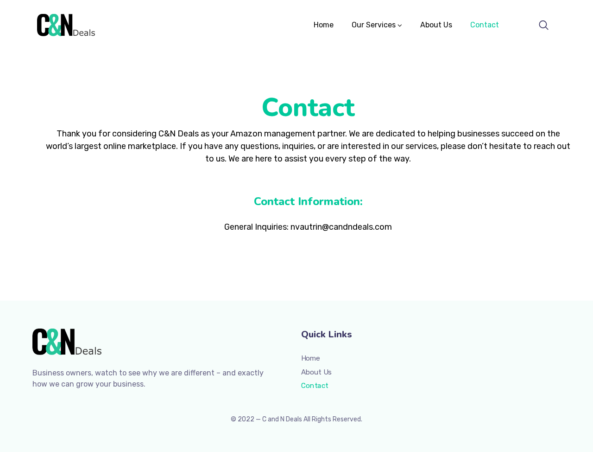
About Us (436, 24)
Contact (484, 24)
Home (324, 24)
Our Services (374, 24)
